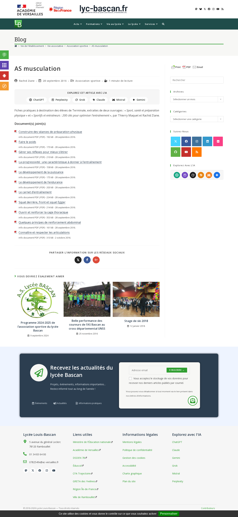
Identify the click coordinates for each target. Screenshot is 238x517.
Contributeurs (208, 508)
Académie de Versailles (86, 450)
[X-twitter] (32, 470)
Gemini (141, 99)
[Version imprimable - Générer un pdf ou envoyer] (187, 66)
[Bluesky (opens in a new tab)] (200, 9)
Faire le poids (27, 142)
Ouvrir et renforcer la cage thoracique (43, 212)
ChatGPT (38, 99)
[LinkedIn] (207, 141)
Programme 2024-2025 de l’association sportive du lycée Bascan (38, 326)
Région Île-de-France (84, 489)
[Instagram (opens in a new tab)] (213, 9)
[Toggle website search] (163, 24)
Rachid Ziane (27, 80)
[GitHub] (175, 152)
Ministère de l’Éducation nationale (92, 442)
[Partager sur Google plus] (96, 259)
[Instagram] (197, 141)
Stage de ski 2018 (136, 321)
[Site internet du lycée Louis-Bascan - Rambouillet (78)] (103, 8)
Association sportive (87, 80)
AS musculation (100, 45)
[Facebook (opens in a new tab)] (209, 9)
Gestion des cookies (133, 457)
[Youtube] (186, 152)
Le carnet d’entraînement (35, 192)
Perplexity (62, 99)
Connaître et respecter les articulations (44, 232)
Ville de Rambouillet (84, 497)
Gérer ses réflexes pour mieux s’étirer (43, 152)
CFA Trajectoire (81, 473)
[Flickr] (218, 141)
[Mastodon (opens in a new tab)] (196, 9)
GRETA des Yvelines (84, 481)
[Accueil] (15, 45)
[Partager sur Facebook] (87, 259)
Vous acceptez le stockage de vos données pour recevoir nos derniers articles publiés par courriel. (158, 380)
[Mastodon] (25, 470)
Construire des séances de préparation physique (50, 132)
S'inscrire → (177, 370)
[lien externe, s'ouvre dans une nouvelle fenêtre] (31, 8)
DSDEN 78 (79, 457)
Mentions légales (132, 442)
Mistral (120, 99)
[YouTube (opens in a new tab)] (218, 9)
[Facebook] (186, 141)
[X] (175, 141)
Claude (101, 99)
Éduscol (77, 465)
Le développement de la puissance (41, 172)
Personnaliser (168, 513)
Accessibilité (129, 465)
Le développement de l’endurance (41, 182)
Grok (82, 99)
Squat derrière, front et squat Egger (42, 202)
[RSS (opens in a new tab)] (222, 9)
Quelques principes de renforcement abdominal (50, 222)
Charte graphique (132, 473)
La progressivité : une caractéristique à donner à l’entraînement (60, 162)
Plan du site (129, 481)
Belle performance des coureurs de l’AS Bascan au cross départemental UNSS (87, 324)
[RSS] (197, 152)
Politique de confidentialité (137, 450)
